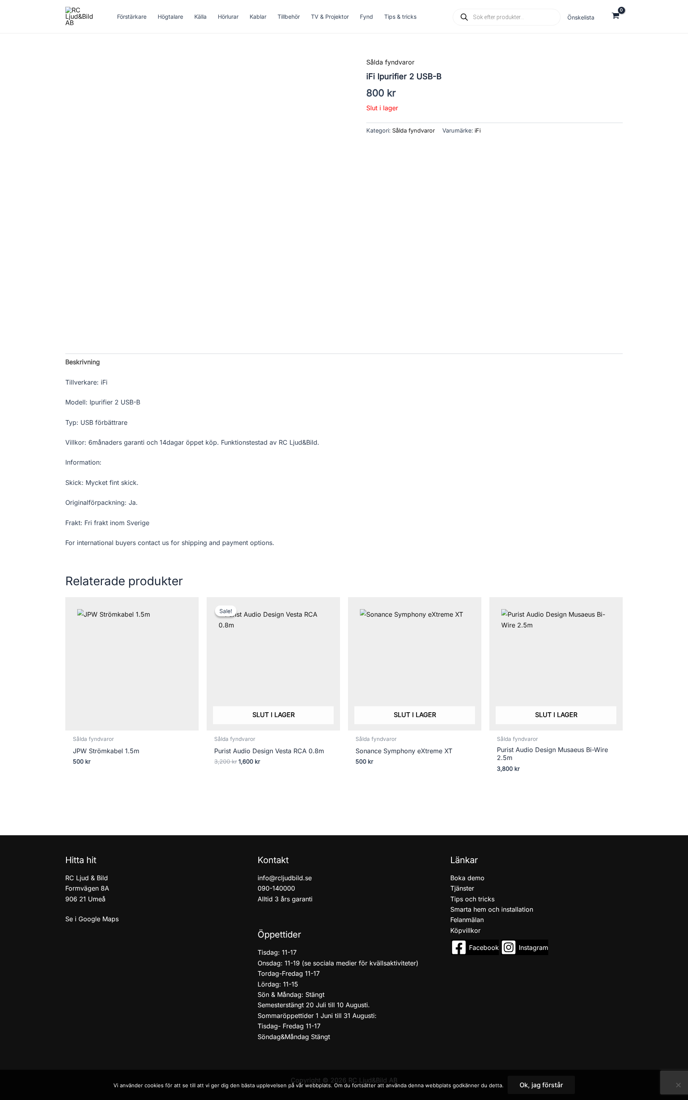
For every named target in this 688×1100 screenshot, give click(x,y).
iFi (478, 130)
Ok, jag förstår (541, 1085)
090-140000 (276, 888)
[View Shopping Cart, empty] (615, 16)
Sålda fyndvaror (390, 62)
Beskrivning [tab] (82, 362)
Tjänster (462, 888)
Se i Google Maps (92, 919)
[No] (678, 1085)
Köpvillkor (465, 930)
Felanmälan (467, 920)
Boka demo (467, 878)
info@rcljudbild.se (285, 878)
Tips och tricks (472, 899)
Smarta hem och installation (491, 909)
